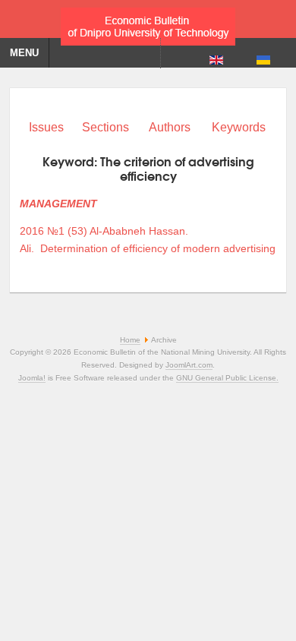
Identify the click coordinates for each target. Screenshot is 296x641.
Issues (46, 127)
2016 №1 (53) (53, 231)
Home (130, 340)
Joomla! (32, 378)
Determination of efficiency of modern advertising (158, 248)
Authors (170, 127)
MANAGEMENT (58, 203)
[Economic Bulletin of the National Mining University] (148, 23)
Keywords (239, 127)
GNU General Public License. (227, 378)
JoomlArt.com (189, 365)
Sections (105, 127)
